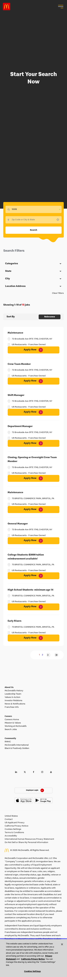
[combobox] (33, 219)
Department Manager (20, 426)
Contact (9, 819)
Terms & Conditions (14, 833)
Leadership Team (13, 694)
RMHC (8, 742)
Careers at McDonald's (6, 6)
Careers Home (12, 720)
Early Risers (14, 621)
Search (33, 230)
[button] (60, 6)
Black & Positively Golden (17, 748)
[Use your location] (59, 219)
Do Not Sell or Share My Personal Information (26, 842)
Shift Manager (16, 395)
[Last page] (56, 655)
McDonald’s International (17, 745)
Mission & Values (13, 723)
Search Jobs (11, 729)
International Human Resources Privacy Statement (29, 839)
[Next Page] (48, 655)
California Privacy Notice (16, 826)
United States (11, 816)
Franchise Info (12, 707)
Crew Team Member (19, 364)
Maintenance (15, 333)
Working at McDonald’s (15, 726)
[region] (33, 958)
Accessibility (11, 836)
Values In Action (12, 697)
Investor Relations (13, 701)
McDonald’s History (14, 691)
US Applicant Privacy (14, 823)
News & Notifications (15, 704)
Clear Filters (58, 293)
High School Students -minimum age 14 (30, 590)
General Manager (18, 524)
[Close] (62, 944)
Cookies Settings (13, 829)
